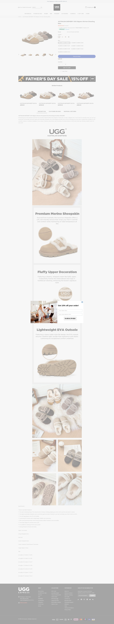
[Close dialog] (82, 302)
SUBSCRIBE (70, 318)
